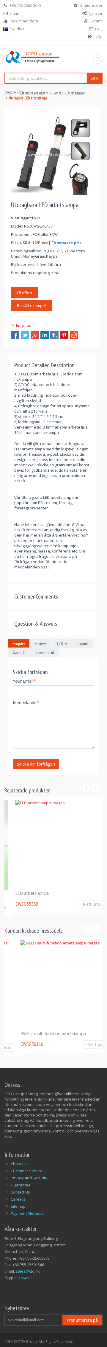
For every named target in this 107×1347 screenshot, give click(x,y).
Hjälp (98, 36)
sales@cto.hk (28, 1271)
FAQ (99, 29)
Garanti (96, 21)
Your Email (24, 681)
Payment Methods (27, 1213)
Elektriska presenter (33, 93)
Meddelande (26, 702)
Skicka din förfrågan (36, 764)
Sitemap (18, 1206)
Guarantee (21, 1185)
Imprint (83, 643)
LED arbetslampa (24, 893)
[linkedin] (44, 335)
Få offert (24, 292)
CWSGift (10, 93)
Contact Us (20, 1192)
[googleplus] (35, 335)
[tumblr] (54, 335)
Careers (18, 1199)
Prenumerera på (82, 1320)
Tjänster (95, 13)
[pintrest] (64, 335)
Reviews (41, 643)
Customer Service (27, 1170)
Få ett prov (83, 904)
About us (19, 1163)
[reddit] (74, 335)
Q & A (62, 643)
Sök (94, 78)
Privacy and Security (29, 1178)
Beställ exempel (31, 305)
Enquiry (19, 643)
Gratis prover (91, 5)
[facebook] (15, 335)
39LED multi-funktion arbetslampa (41, 1033)
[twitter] (25, 335)
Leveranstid (44, 652)
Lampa (57, 93)
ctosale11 (26, 1277)
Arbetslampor (76, 93)
